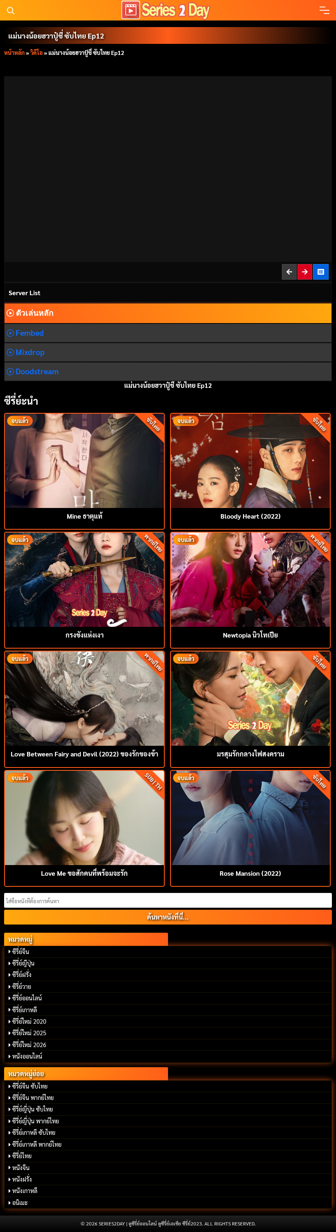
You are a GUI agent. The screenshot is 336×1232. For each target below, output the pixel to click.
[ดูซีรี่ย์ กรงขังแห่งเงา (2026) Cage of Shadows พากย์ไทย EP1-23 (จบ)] (84, 578)
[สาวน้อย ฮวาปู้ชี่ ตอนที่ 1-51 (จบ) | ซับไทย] (321, 271)
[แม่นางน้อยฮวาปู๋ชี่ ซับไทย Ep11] (289, 271)
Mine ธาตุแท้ (84, 516)
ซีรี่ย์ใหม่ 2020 (29, 1021)
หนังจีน (21, 1167)
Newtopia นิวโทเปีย (250, 635)
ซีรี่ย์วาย (21, 986)
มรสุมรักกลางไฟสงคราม (250, 753)
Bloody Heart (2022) (250, 516)
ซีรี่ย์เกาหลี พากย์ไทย (36, 1144)
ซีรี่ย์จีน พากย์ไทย (33, 1097)
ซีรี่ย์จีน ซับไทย (30, 1086)
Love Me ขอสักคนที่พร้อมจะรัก (84, 873)
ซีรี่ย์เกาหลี (24, 1009)
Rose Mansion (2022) (250, 873)
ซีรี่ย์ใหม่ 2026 (29, 1044)
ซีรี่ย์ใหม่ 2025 (29, 1032)
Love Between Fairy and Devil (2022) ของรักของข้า (84, 753)
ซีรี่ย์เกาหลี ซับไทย (33, 1132)
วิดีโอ (36, 52)
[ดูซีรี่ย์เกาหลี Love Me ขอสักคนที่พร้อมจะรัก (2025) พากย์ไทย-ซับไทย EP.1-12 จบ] (84, 817)
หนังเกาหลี (24, 1190)
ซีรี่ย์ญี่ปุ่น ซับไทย (32, 1109)
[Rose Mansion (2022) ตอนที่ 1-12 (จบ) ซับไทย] (250, 817)
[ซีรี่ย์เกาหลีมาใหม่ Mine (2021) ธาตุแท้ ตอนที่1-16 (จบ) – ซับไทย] (84, 459)
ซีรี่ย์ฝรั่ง (22, 974)
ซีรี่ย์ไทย (22, 1155)
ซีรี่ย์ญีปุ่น (23, 963)
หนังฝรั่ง (22, 1179)
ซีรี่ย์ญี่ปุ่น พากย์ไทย (35, 1121)
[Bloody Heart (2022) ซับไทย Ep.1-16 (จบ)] (250, 459)
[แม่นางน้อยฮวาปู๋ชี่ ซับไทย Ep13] (305, 271)
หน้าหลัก (14, 52)
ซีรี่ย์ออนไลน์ (27, 998)
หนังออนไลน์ (27, 1056)
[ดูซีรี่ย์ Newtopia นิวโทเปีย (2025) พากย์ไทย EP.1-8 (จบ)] (250, 578)
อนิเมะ (20, 1202)
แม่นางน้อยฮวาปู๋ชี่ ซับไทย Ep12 (56, 35)
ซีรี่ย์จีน (20, 951)
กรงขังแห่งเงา (85, 635)
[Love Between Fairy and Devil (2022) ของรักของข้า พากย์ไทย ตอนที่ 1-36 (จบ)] (84, 697)
